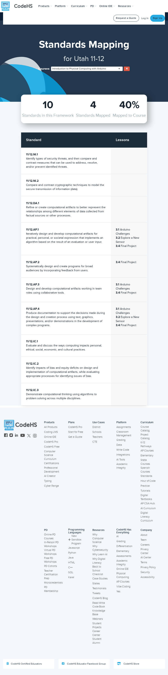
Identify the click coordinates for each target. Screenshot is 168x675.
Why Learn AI (99, 554)
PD (46, 530)
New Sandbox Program (76, 539)
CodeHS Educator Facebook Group (86, 663)
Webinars (97, 619)
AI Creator (50, 476)
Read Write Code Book (98, 604)
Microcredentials (53, 582)
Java (71, 557)
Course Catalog (145, 428)
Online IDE (50, 437)
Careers (145, 544)
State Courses (145, 462)
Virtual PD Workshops (50, 552)
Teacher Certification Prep (51, 574)
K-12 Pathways (146, 444)
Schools (96, 432)
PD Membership (51, 589)
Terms (144, 562)
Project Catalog (145, 436)
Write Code (122, 449)
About (144, 535)
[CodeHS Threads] (35, 435)
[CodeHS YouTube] (22, 435)
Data (119, 445)
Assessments (123, 556)
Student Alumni (96, 640)
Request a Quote (126, 18)
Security (145, 572)
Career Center (96, 633)
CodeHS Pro (51, 441)
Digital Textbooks (146, 497)
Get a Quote (75, 437)
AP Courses (147, 450)
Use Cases (98, 422)
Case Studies (100, 578)
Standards (146, 476)
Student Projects (96, 625)
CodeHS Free (51, 446)
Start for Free (75, 432)
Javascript (74, 547)
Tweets (96, 593)
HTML (71, 562)
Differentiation (124, 546)
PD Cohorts (50, 566)
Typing (47, 481)
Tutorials (145, 490)
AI (117, 536)
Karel (71, 577)
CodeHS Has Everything (123, 531)
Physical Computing (122, 575)
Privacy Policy (148, 567)
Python (72, 552)
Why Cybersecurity (100, 548)
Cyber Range (51, 485)
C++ (70, 567)
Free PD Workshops (50, 560)
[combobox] (87, 69)
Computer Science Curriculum (50, 455)
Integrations (123, 454)
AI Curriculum (148, 508)
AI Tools (120, 459)
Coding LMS (51, 432)
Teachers (97, 437)
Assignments (123, 427)
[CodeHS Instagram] (11, 435)
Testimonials (99, 588)
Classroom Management (123, 433)
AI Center (146, 557)
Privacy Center (145, 551)
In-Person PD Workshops (51, 544)
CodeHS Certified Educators (26, 663)
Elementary (147, 455)
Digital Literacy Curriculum (147, 516)
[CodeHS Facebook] (6, 435)
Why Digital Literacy (98, 560)
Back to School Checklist (97, 570)
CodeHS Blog (100, 598)
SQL (70, 572)
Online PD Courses (50, 536)
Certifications (51, 463)
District (96, 427)
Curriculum (147, 422)
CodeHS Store (131, 663)
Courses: (44, 68)
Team (143, 540)
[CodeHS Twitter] (29, 435)
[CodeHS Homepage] (18, 6)
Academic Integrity (121, 466)
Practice (145, 485)
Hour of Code (148, 481)
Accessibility (147, 577)
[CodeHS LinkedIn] (16, 435)
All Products (50, 427)
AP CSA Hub (148, 503)
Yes (118, 591)
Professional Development (51, 469)
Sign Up (157, 18)
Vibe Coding (123, 586)
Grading (120, 440)
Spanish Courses (145, 469)
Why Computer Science (98, 538)
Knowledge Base (98, 612)
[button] (45, 6)
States (96, 583)
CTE (94, 441)
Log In (145, 18)
